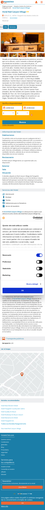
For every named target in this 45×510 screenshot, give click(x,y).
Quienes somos (6, 439)
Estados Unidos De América (22, 6)
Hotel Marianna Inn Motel (9, 418)
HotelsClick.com (7, 2)
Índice (3, 455)
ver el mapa (13, 18)
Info (5, 27)
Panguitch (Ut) (6, 8)
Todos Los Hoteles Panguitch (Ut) (13, 424)
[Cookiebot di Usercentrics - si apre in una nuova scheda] (32, 218)
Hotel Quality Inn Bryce (8, 412)
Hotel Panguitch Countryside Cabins (13, 409)
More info (4, 506)
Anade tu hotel (5, 467)
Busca (22, 122)
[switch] (39, 262)
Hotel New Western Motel (9, 406)
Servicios (13, 27)
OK (22, 290)
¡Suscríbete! (23, 487)
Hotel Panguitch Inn (7, 421)
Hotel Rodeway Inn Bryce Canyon (12, 415)
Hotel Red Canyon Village (21, 8)
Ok (22, 503)
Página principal (7, 6)
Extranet (3, 474)
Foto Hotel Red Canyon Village (11, 428)
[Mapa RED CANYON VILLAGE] (22, 374)
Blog (2, 447)
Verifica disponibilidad (12, 103)
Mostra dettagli (32, 284)
